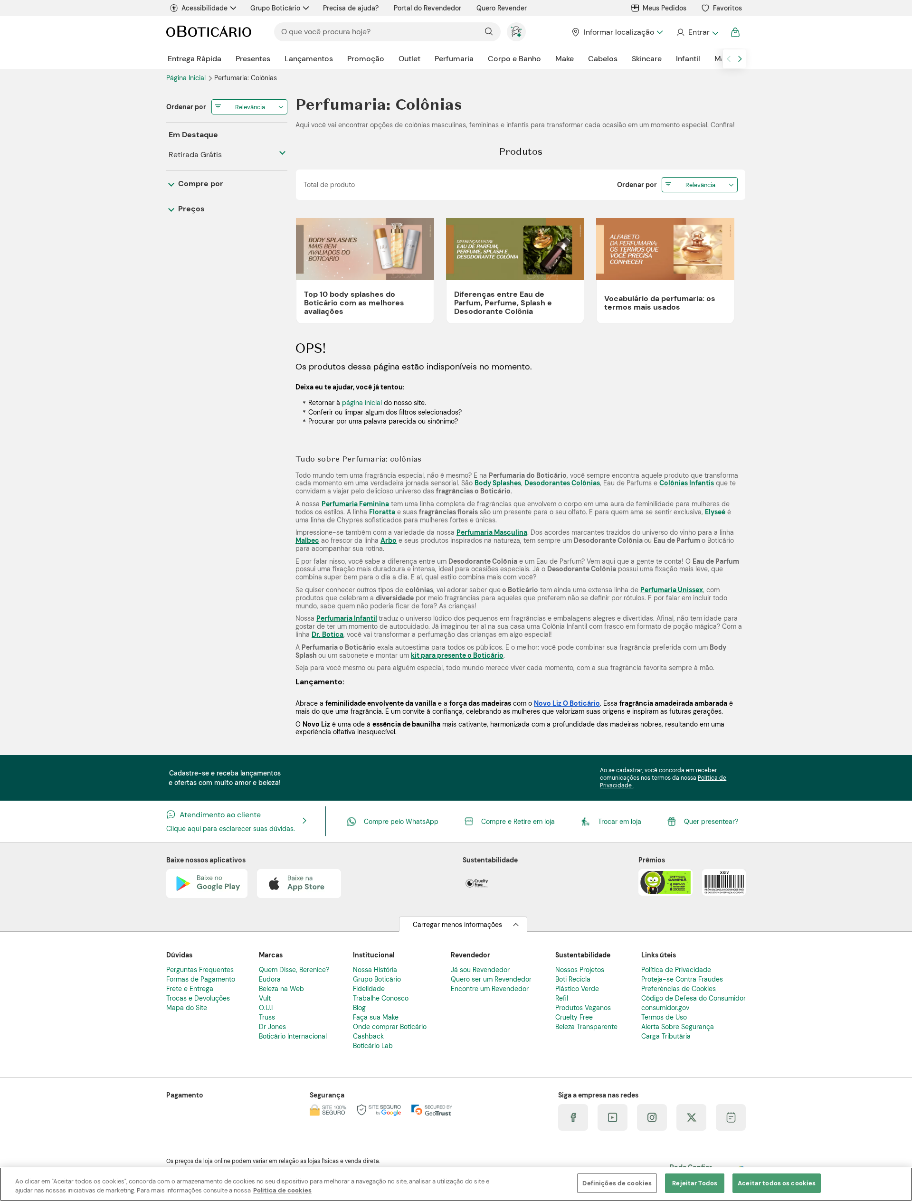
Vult (265, 998)
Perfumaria (454, 59)
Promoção (365, 59)
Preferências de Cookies (678, 988)
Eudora (270, 979)
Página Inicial (187, 78)
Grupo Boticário (275, 8)
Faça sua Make (376, 1017)
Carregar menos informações (457, 924)
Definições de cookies (617, 1183)
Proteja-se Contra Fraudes (682, 979)
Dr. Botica (327, 634)
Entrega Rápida (194, 59)
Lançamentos (309, 59)
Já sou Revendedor (480, 969)
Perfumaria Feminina (355, 504)
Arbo (388, 540)
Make (564, 59)
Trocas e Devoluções (198, 998)
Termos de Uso (664, 1017)
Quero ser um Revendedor (491, 979)
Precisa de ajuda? (351, 8)
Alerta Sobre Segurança (677, 1026)
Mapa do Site (186, 1007)
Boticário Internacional (293, 1036)
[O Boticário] (208, 32)
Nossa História (375, 969)
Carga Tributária (666, 1036)
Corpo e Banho (514, 59)
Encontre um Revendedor (490, 988)
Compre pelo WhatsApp (401, 821)
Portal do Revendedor (427, 8)
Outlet (409, 59)
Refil (561, 998)
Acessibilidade (204, 8)
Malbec (307, 540)
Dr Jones (272, 1026)
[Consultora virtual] (516, 31)
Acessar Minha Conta (697, 32)
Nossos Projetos (579, 969)
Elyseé (715, 512)
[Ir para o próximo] (740, 59)
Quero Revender (501, 8)
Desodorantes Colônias (562, 483)
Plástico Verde (577, 988)
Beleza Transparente (586, 1026)
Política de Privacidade (676, 969)
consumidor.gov (665, 1007)
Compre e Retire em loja (518, 821)
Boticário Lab (373, 1045)
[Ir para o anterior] (729, 59)
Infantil (688, 59)
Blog (359, 1007)
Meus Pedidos (664, 8)
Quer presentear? (711, 821)
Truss (267, 1017)
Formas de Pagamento (200, 979)
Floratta (382, 512)
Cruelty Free (574, 1017)
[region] (456, 1184)
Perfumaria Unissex (671, 590)
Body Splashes (498, 483)
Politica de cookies (282, 1191)
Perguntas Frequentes (200, 969)
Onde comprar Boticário (390, 1026)
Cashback (368, 1036)
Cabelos (603, 59)
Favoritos (727, 8)
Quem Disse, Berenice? (294, 969)
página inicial (362, 402)
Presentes (253, 59)
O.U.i (266, 1007)
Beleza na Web (281, 988)
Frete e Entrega (189, 988)
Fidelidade (369, 988)
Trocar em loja (619, 821)
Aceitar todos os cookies (777, 1183)
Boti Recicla (572, 979)
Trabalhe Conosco (380, 998)
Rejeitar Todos (694, 1183)
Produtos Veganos (583, 1007)
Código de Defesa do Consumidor (693, 998)
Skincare (647, 59)
